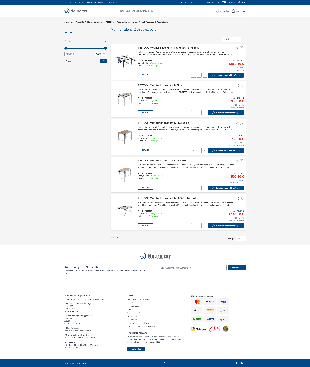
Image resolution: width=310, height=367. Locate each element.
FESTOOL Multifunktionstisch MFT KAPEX (163, 160)
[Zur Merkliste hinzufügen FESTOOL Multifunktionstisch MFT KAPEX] (241, 161)
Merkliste (216, 2)
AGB (129, 309)
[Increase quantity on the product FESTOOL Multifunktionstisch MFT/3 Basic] (205, 150)
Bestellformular (195, 2)
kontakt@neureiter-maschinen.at (77, 330)
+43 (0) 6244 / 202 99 (87, 2)
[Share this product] (237, 48)
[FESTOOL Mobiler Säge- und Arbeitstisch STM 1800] (125, 62)
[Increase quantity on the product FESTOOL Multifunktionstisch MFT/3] (205, 112)
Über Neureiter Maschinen (138, 299)
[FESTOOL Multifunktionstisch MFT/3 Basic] (125, 137)
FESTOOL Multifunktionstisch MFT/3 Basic (163, 123)
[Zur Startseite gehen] (75, 10)
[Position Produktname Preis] (231, 39)
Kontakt (184, 2)
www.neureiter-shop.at (203, 363)
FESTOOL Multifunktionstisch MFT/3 (160, 85)
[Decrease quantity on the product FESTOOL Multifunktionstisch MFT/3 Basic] (193, 150)
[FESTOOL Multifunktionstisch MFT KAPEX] (125, 175)
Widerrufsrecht (133, 313)
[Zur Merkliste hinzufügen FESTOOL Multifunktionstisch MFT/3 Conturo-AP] (241, 198)
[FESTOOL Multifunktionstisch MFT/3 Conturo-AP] (125, 212)
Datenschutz (132, 316)
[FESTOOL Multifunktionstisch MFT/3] (125, 99)
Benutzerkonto (133, 306)
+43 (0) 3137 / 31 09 (112, 2)
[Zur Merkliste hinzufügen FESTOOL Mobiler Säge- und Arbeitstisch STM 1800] (241, 48)
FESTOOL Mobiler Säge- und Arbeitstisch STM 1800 (168, 47)
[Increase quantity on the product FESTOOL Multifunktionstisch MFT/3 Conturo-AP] (205, 225)
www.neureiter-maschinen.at (183, 363)
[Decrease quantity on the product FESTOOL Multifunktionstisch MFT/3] (193, 112)
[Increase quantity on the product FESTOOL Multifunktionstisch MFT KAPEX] (205, 188)
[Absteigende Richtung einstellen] (244, 39)
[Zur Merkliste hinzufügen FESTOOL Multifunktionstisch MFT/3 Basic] (241, 123)
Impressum (132, 319)
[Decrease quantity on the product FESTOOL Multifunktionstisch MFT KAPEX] (193, 188)
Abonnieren (237, 268)
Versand (207, 2)
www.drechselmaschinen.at (223, 363)
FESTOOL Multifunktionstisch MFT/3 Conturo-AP (167, 198)
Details (145, 75)
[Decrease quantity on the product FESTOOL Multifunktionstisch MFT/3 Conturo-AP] (193, 225)
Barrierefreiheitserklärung (138, 323)
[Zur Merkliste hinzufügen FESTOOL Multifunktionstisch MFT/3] (241, 85)
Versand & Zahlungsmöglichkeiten (141, 326)
